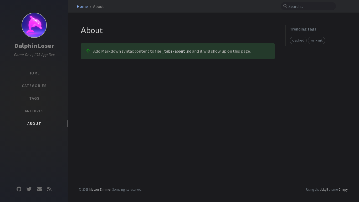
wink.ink (316, 40)
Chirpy (343, 189)
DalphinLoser (34, 46)
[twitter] (29, 189)
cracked (298, 40)
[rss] (49, 189)
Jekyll (324, 189)
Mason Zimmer (100, 189)
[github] (19, 189)
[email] (39, 189)
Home (83, 6)
